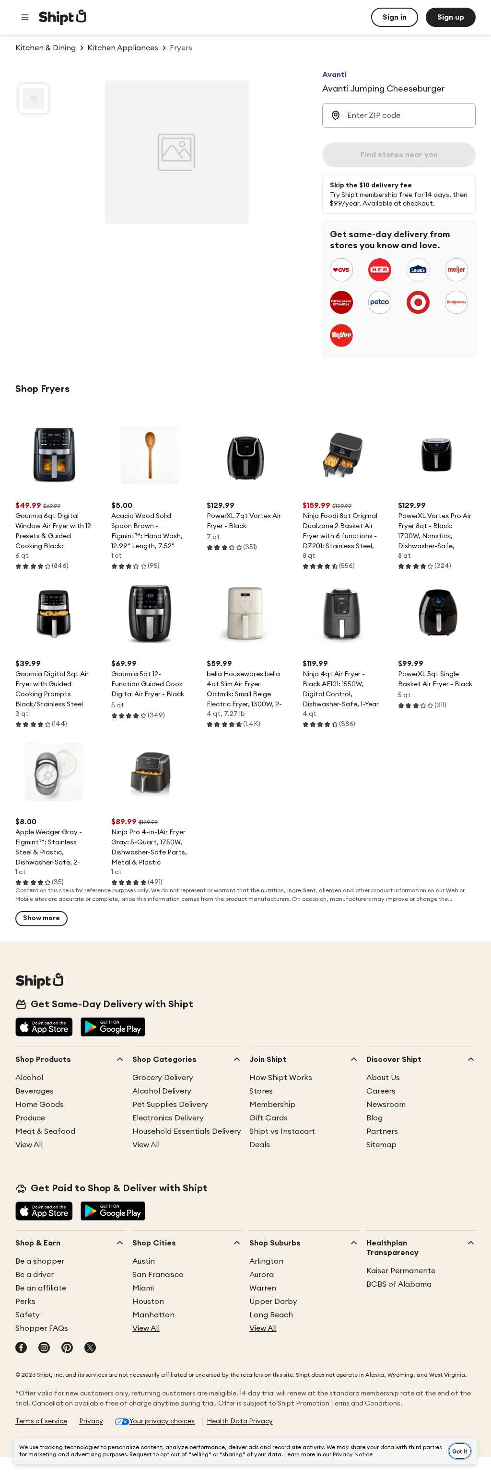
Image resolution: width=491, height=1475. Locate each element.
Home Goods (39, 1104)
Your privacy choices (162, 1421)
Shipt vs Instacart (282, 1131)
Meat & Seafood (45, 1131)
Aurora (261, 1275)
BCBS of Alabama (399, 1284)
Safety (27, 1315)
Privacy (91, 1421)
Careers (381, 1091)
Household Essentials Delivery (186, 1131)
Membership (272, 1104)
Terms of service (41, 1421)
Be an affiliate (40, 1288)
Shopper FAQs (41, 1328)
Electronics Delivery (168, 1118)
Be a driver (34, 1275)
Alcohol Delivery (161, 1091)
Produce (30, 1118)
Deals (259, 1145)
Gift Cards (268, 1118)
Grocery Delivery (162, 1078)
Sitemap (381, 1145)
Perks (25, 1301)
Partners (382, 1131)
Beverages (34, 1091)
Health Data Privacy (240, 1421)
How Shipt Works (280, 1078)
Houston (148, 1301)
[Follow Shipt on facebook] (21, 1348)
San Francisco (158, 1275)
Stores (261, 1091)
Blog (374, 1118)
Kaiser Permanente (400, 1271)
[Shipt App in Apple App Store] (44, 1027)
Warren (262, 1288)
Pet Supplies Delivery (170, 1104)
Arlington (266, 1261)
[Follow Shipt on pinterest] (67, 1348)
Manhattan (153, 1315)
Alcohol (29, 1078)
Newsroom (386, 1104)
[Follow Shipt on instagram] (44, 1348)
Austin (143, 1261)
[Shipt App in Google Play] (113, 1027)
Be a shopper (39, 1261)
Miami (143, 1288)
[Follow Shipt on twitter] (90, 1348)
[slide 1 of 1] (33, 98)
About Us (383, 1078)
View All (29, 1145)
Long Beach (271, 1315)
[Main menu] (25, 17)
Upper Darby (273, 1301)
